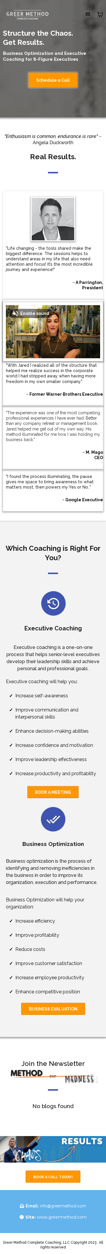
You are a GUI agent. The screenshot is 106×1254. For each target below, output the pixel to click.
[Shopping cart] (100, 14)
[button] (87, 14)
